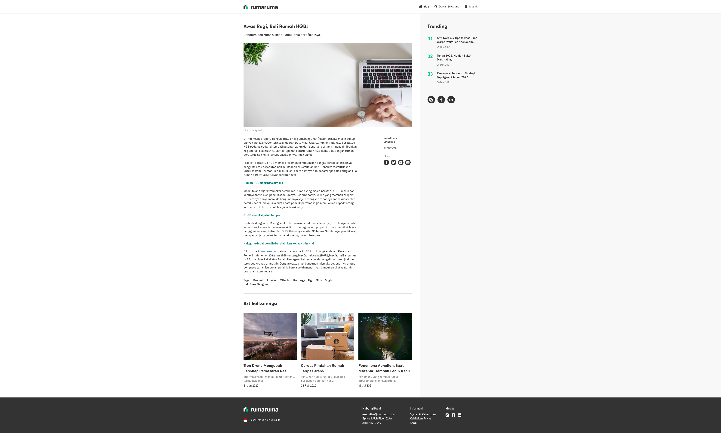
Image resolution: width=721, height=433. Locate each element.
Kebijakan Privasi (421, 418)
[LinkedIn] (459, 415)
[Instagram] (447, 415)
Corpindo (275, 420)
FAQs (413, 423)
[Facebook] (453, 415)
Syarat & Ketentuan (423, 414)
